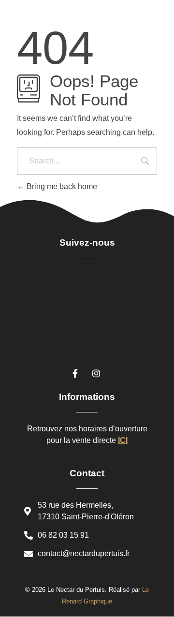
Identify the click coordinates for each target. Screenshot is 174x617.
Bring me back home (61, 186)
